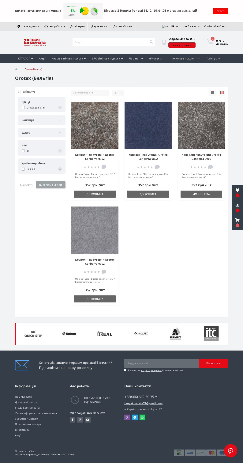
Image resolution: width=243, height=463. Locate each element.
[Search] (151, 42)
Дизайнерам (77, 26)
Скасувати (26, 185)
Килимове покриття (183, 58)
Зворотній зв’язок (26, 418)
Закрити (220, 11)
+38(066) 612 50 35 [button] (139, 397)
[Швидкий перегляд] (112, 119)
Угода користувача (151, 370)
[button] (237, 222)
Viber (127, 417)
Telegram (135, 417)
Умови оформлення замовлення (36, 413)
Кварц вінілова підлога (67, 58)
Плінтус (212, 58)
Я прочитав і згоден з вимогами (156, 370)
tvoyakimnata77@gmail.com (143, 403)
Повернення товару (28, 424)
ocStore (32, 451)
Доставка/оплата (123, 26)
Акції (42, 58)
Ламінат (134, 58)
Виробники (22, 429)
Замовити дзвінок (182, 45)
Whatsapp (142, 417)
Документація (99, 26)
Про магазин (23, 396)
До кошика (95, 194)
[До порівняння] (112, 113)
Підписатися (213, 363)
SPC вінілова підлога (106, 58)
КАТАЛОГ (24, 58)
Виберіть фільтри (50, 185)
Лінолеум (155, 58)
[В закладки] (112, 107)
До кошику (222, 43)
